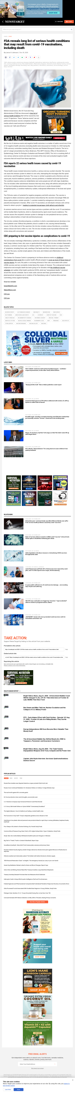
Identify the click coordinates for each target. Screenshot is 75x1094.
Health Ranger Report (11, 691)
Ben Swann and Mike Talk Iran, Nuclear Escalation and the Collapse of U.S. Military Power (44, 709)
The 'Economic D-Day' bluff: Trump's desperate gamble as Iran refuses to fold (26, 815)
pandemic (36, 65)
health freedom (29, 64)
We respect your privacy (37, 1068)
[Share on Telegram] (18, 57)
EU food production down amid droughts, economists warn (21, 797)
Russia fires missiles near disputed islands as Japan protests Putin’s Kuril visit (26, 783)
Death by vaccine (16, 64)
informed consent (51, 64)
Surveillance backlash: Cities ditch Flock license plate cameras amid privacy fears (27, 845)
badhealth (32, 62)
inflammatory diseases (40, 64)
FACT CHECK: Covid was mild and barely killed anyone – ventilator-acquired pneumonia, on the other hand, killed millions (46, 369)
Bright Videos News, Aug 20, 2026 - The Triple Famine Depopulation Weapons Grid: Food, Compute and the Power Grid (46, 750)
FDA (23, 64)
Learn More (8, 1089)
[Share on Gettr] (35, 57)
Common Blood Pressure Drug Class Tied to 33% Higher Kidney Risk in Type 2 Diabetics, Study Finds (32, 831)
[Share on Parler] (26, 57)
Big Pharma (53, 62)
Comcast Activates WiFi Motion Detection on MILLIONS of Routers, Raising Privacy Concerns (30, 897)
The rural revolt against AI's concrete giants (16, 792)
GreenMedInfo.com (10, 286)
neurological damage (14, 65)
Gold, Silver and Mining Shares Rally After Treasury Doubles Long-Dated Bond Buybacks (28, 870)
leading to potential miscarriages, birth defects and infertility (43, 205)
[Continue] (55, 1064)
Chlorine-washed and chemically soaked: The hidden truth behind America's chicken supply (29, 856)
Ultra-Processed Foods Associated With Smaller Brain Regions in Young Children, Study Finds (30, 888)
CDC (5, 64)
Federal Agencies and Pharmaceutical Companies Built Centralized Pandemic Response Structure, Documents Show (36, 884)
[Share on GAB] (22, 57)
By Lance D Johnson (11, 52)
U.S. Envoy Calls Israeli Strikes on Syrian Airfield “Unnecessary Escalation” (24, 806)
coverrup (9, 64)
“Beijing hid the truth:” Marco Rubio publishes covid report (43, 384)
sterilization (49, 65)
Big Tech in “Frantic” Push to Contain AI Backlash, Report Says (21, 840)
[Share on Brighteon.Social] (6, 57)
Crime (10, 36)
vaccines (9, 66)
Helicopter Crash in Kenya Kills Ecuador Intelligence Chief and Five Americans (25, 879)
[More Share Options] (39, 57)
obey (31, 65)
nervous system (10, 320)
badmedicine (38, 62)
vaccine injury (33, 323)
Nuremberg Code (25, 65)
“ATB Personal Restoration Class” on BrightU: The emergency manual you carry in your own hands (31, 860)
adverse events (11, 62)
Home (5, 36)
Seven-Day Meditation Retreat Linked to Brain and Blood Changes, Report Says (26, 865)
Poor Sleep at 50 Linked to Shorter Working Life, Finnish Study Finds (23, 826)
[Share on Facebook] (10, 57)
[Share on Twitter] (14, 57)
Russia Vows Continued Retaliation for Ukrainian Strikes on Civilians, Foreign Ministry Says (29, 788)
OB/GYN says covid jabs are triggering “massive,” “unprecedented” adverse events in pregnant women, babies (46, 601)
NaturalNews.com (10, 290)
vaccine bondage (58, 65)
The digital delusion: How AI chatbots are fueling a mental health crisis (23, 811)
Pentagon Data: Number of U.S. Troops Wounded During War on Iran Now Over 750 (27, 893)
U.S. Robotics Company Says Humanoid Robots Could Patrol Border (23, 801)
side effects (42, 65)
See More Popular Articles (37, 902)
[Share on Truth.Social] (31, 57)
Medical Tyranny (61, 64)
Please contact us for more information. (14, 665)
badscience (46, 62)
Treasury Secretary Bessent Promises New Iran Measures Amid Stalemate (24, 874)
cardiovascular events (63, 62)
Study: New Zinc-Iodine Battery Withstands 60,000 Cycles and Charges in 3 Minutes (27, 836)
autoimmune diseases (22, 62)
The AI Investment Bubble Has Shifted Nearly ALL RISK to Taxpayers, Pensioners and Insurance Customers (44, 740)
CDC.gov (7, 294)
